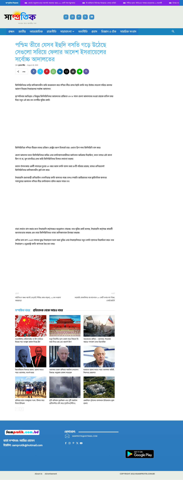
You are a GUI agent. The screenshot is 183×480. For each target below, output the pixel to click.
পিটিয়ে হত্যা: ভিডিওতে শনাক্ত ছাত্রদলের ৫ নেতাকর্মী (141, 2)
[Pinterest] (78, 16)
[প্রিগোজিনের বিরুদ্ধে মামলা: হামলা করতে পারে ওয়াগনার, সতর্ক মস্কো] (30, 356)
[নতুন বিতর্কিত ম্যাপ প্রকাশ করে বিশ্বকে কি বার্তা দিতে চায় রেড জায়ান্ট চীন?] (64, 326)
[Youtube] (91, 16)
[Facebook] (65, 16)
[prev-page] (17, 409)
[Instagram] (72, 16)
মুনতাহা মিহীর (21, 65)
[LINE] (79, 71)
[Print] (73, 71)
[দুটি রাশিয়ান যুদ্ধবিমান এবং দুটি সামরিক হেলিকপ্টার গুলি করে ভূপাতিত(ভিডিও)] (64, 387)
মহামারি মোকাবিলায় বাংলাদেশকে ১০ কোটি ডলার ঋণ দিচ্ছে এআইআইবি (95, 299)
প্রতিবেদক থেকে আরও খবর (48, 310)
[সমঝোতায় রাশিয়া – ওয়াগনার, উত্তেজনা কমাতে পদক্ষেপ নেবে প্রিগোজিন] (99, 326)
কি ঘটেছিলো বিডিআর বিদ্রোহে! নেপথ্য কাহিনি (98, 2)
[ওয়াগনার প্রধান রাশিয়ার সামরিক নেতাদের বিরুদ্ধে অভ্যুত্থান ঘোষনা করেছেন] (64, 356)
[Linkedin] (60, 71)
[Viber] (86, 71)
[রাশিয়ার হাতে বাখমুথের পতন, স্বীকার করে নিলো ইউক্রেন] (30, 387)
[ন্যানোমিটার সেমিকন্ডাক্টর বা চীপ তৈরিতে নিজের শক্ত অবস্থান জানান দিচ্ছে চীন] (30, 326)
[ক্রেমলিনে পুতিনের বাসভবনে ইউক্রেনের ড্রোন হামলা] (99, 387)
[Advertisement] (65, 126)
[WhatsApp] (53, 71)
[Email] (66, 71)
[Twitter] (85, 16)
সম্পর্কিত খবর (22, 310)
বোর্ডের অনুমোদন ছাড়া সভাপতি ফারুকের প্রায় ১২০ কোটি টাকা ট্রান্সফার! (48, 2)
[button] (173, 31)
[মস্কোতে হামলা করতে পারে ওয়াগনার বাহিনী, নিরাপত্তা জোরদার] (99, 356)
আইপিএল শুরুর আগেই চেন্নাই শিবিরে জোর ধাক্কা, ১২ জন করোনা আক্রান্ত (38, 299)
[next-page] (21, 409)
